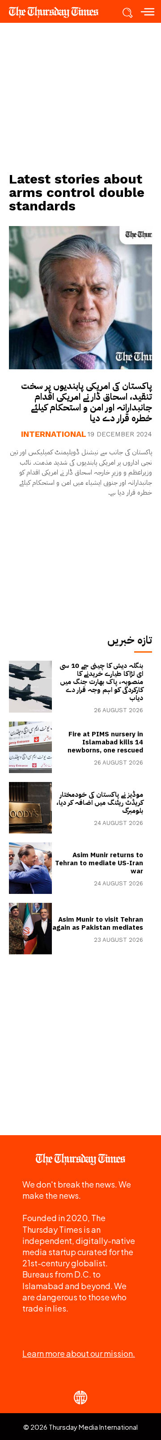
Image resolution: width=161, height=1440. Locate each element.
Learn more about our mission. (78, 1353)
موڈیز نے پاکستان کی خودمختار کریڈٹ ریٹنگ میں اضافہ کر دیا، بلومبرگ (99, 803)
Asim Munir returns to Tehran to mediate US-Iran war (99, 863)
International (53, 434)
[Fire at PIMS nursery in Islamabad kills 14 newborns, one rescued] (30, 747)
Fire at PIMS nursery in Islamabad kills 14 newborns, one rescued (105, 742)
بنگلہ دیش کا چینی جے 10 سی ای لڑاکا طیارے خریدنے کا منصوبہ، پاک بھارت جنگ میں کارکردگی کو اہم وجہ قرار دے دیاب (101, 682)
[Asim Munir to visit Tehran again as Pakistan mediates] (30, 928)
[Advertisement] (80, 97)
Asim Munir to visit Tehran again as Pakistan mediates (97, 923)
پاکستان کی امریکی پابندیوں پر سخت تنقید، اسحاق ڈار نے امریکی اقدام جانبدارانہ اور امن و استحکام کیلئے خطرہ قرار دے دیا (86, 402)
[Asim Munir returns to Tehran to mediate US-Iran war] (30, 868)
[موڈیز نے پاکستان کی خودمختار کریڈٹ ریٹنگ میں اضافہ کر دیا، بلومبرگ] (30, 807)
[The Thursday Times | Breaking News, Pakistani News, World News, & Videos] (58, 12)
